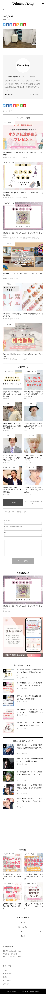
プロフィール (34, 95)
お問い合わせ (7, 984)
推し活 (23, 931)
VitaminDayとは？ (8, 973)
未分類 (23, 936)
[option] (23, 594)
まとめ (23, 923)
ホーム (5, 970)
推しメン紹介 (23, 927)
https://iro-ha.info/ (14, 956)
